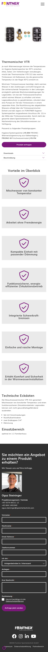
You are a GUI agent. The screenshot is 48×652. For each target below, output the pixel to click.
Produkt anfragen (24, 144)
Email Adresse (8, 536)
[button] (4, 648)
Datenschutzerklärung (15, 601)
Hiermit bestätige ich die (16, 600)
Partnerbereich (38, 646)
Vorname (6, 515)
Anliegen (6, 569)
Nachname (7, 526)
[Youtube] (33, 637)
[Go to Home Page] (11, 4)
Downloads (8, 153)
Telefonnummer (8, 547)
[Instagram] (21, 637)
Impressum (8, 646)
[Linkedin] (27, 637)
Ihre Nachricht (8, 580)
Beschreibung (9, 157)
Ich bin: (5, 558)
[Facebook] (14, 637)
